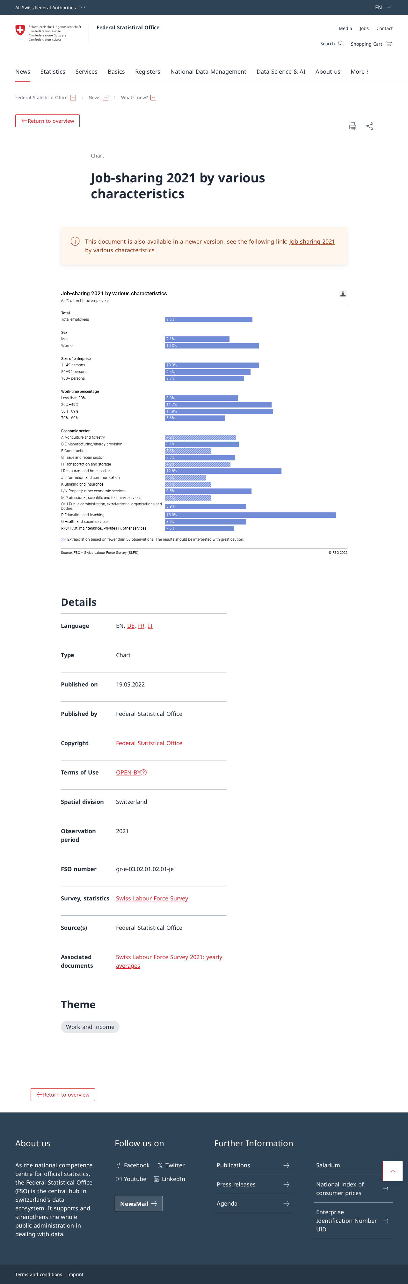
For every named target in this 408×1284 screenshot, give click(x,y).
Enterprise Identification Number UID (346, 1220)
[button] (22, 71)
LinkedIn (173, 1179)
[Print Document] (352, 126)
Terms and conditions (38, 1274)
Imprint (75, 1274)
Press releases (236, 1184)
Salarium (328, 1165)
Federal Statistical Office (128, 27)
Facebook (137, 1165)
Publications (233, 1165)
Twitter (175, 1165)
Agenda (227, 1203)
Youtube (135, 1179)
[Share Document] (369, 126)
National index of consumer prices (340, 1188)
